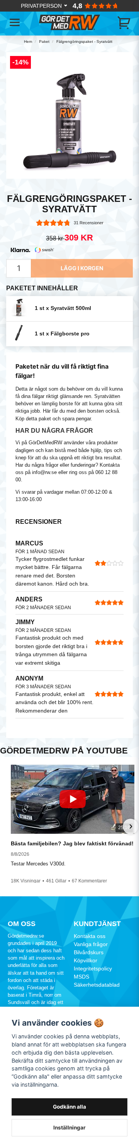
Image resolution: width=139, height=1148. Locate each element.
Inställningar (69, 1127)
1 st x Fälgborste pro (62, 334)
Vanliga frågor (91, 944)
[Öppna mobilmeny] (15, 22)
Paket (44, 41)
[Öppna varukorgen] (124, 22)
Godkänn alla (69, 1107)
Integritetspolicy (93, 968)
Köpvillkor (85, 960)
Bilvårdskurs (88, 952)
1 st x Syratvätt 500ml (63, 308)
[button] (8, 826)
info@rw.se (44, 472)
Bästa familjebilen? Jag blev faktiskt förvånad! (72, 843)
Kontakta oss (89, 936)
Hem (28, 41)
